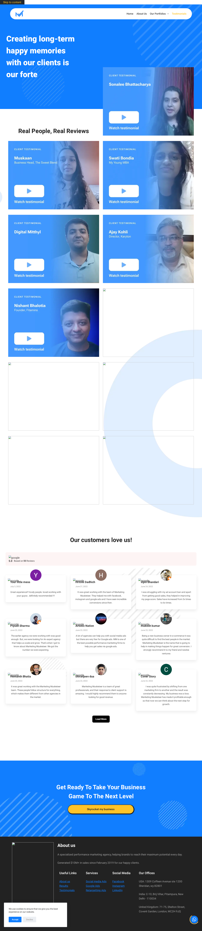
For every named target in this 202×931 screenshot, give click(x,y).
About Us (142, 13)
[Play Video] (148, 101)
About (63, 881)
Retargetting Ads (96, 890)
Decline (29, 919)
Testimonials (179, 13)
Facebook (118, 881)
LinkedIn (117, 890)
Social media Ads (96, 881)
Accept (15, 919)
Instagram (118, 885)
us (68, 881)
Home (130, 13)
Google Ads (93, 885)
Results (63, 885)
